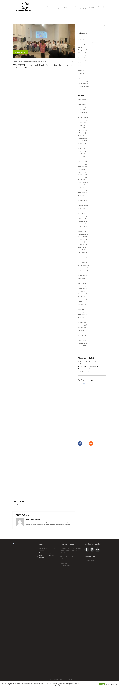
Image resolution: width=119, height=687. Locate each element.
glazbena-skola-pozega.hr (46, 553)
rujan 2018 (81, 335)
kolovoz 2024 (81, 156)
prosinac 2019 (82, 296)
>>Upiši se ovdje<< (89, 560)
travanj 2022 (81, 223)
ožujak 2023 (81, 198)
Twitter (22, 505)
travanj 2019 (81, 317)
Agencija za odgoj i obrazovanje (69, 550)
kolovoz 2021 (81, 244)
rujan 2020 (81, 273)
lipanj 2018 (81, 340)
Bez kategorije (82, 37)
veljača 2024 (81, 172)
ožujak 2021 (81, 257)
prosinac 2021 (82, 234)
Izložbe (80, 39)
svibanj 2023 (81, 192)
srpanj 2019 (81, 309)
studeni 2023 (81, 179)
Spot (79, 78)
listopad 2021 (81, 239)
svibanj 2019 (81, 314)
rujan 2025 (81, 125)
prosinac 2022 (82, 205)
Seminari (80, 73)
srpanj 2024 (81, 159)
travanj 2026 (81, 107)
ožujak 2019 (81, 320)
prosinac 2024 (82, 146)
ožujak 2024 (81, 169)
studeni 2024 (81, 148)
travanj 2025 (81, 135)
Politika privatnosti (111, 684)
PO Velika (80, 65)
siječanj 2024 (81, 174)
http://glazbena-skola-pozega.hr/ (89, 366)
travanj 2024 (81, 166)
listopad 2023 (82, 182)
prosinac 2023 (82, 177)
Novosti (45, 61)
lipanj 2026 (81, 102)
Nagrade (80, 47)
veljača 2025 (81, 140)
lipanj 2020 (81, 281)
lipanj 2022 (81, 218)
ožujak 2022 (81, 226)
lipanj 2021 (81, 249)
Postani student (65, 565)
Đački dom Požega (65, 554)
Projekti (80, 70)
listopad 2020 (82, 270)
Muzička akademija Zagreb (68, 557)
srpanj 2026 (81, 99)
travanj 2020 (81, 286)
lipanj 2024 (81, 161)
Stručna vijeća (82, 81)
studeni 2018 (81, 330)
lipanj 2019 (81, 312)
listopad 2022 (82, 211)
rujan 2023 (81, 185)
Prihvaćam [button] (102, 684)
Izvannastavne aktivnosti (85, 42)
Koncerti (80, 44)
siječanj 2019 (81, 325)
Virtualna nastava (83, 86)
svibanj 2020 (81, 283)
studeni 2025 (81, 120)
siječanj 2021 (81, 262)
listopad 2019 (82, 301)
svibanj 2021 (81, 252)
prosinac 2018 (82, 327)
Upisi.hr (62, 552)
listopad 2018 (82, 332)
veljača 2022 (81, 229)
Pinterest (29, 505)
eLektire (62, 559)
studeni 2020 (81, 268)
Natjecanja (81, 52)
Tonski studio (82, 83)
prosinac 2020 (82, 265)
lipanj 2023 (81, 190)
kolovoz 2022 (81, 216)
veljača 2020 (81, 291)
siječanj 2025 (81, 143)
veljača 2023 (81, 200)
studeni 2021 (81, 236)
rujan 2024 (81, 153)
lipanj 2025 (81, 130)
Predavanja (81, 68)
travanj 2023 (81, 195)
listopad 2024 (82, 151)
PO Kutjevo (81, 60)
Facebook (15, 505)
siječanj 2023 (81, 203)
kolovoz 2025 (81, 127)
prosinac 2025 (82, 117)
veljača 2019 (81, 322)
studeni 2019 (81, 299)
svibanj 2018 (81, 343)
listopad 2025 (82, 122)
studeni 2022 (81, 208)
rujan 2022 (81, 213)
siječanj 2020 (81, 294)
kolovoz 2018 (81, 338)
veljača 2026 (81, 112)
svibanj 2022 (81, 221)
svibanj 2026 (81, 104)
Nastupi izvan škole (36, 61)
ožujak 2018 (81, 345)
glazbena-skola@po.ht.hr (87, 368)
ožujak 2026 (81, 109)
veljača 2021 (81, 260)
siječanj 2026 (81, 114)
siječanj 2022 (81, 231)
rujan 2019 (81, 304)
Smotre (80, 76)
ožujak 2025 (81, 138)
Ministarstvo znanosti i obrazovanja (70, 548)
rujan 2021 (81, 242)
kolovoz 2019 (81, 307)
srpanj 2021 (81, 247)
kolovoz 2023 (81, 187)
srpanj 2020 (81, 278)
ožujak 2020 (81, 288)
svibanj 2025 (81, 133)
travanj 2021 (81, 255)
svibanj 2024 (81, 164)
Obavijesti (81, 57)
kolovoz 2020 (82, 275)
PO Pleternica (82, 63)
